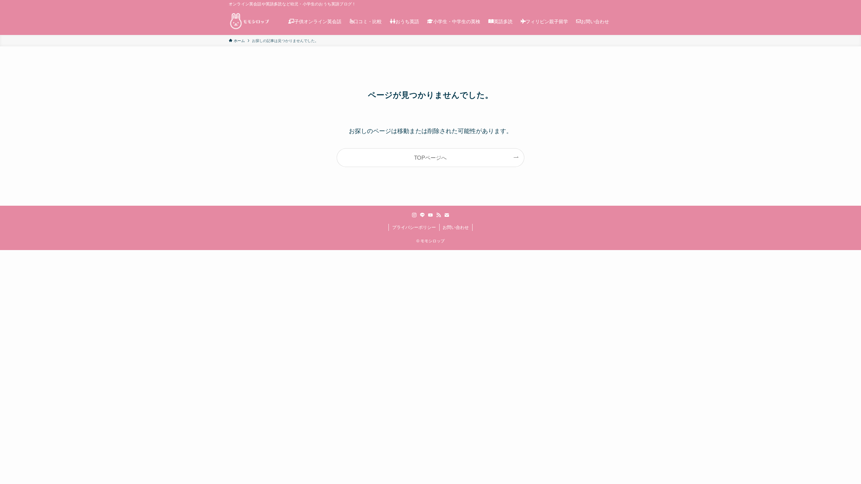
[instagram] (414, 215)
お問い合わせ (456, 227)
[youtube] (430, 215)
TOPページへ (430, 157)
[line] (422, 215)
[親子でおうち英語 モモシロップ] (250, 21)
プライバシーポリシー (414, 227)
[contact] (447, 215)
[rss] (439, 215)
